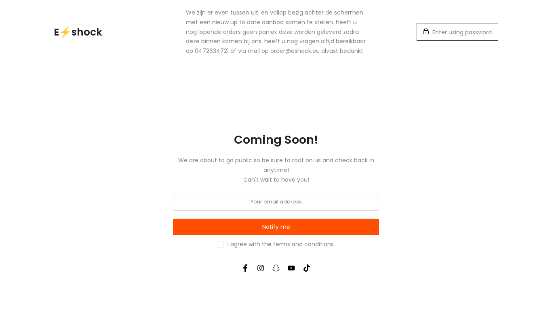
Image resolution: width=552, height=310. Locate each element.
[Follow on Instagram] (260, 268)
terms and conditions (303, 244)
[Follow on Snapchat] (276, 268)
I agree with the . (281, 244)
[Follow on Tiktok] (306, 268)
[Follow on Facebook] (245, 268)
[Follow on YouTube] (291, 268)
